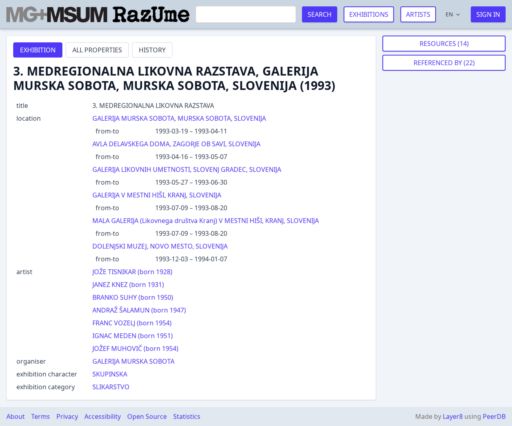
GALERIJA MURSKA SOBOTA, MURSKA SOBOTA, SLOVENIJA (179, 118)
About (15, 416)
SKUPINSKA (109, 374)
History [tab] (152, 50)
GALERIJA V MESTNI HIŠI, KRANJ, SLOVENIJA (156, 195)
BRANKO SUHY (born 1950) (132, 297)
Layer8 (453, 416)
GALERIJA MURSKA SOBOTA (133, 361)
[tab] (37, 50)
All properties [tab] (97, 50)
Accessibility (102, 416)
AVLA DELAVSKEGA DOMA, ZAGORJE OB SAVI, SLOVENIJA (176, 143)
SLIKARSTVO (111, 386)
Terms (40, 416)
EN (449, 14)
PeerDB (494, 416)
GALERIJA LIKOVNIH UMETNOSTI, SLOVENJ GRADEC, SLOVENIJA (186, 169)
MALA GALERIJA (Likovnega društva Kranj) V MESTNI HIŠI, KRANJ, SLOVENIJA (205, 220)
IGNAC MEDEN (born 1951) (132, 335)
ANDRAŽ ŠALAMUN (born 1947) (139, 310)
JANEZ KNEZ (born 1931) (128, 284)
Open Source (147, 416)
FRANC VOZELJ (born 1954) (132, 323)
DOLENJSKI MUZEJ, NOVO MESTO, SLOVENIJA (160, 246)
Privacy (67, 416)
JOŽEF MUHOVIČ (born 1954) (135, 348)
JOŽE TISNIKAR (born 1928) (132, 271)
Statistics (186, 416)
